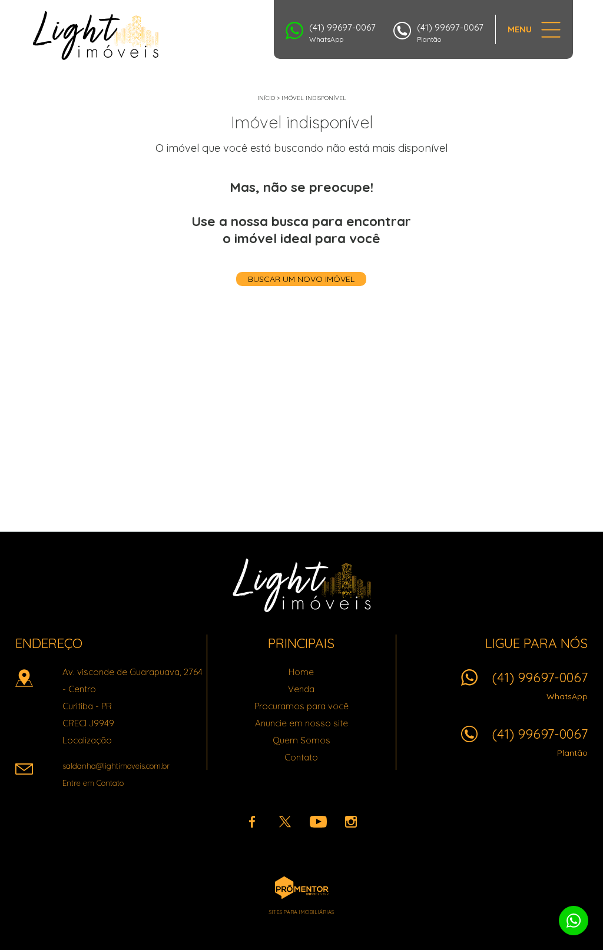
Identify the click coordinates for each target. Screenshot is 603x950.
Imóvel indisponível (313, 98)
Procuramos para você (301, 706)
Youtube (318, 821)
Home (301, 671)
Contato (301, 757)
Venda (301, 689)
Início (266, 98)
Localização (87, 740)
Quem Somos (301, 740)
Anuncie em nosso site (301, 723)
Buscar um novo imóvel (301, 279)
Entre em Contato (93, 783)
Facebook (252, 821)
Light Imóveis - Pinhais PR (302, 585)
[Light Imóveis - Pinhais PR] (95, 35)
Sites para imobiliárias (301, 912)
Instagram (351, 821)
